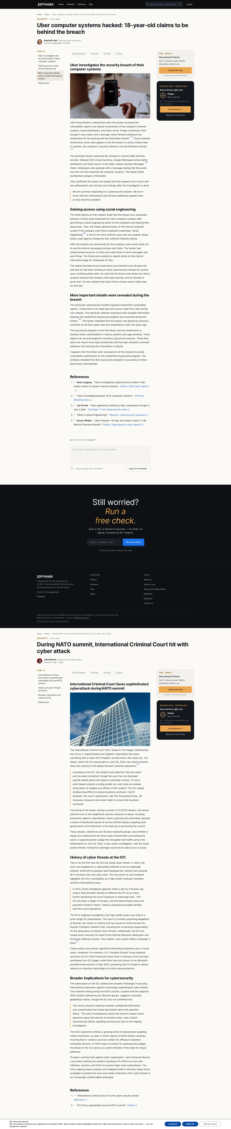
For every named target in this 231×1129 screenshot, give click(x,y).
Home (39, 14)
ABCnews (79, 1099)
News (61, 4)
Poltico (131, 1105)
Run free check (133, 542)
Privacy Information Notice (155, 589)
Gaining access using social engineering (48, 67)
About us (147, 580)
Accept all (173, 1124)
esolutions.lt (54, 592)
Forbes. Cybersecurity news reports (122, 424)
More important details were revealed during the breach (50, 76)
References (43, 83)
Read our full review (175, 115)
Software (82, 4)
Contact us (148, 603)
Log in (189, 4)
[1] (131, 137)
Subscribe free (175, 70)
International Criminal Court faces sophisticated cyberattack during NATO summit (50, 679)
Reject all (190, 1124)
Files (91, 4)
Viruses (93, 580)
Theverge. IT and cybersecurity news (107, 409)
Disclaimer (148, 594)
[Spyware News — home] (46, 4)
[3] (146, 162)
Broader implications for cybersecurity (49, 696)
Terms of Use (149, 584)
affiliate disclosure (81, 618)
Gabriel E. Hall (50, 40)
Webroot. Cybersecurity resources (127, 415)
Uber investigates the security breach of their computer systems (49, 58)
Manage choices (210, 1124)
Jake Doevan (50, 659)
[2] (71, 149)
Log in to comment (138, 468)
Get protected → (175, 109)
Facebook (41, 596)
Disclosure (148, 598)
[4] (84, 233)
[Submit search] (147, 4)
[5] (80, 319)
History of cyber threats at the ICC (49, 689)
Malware (71, 4)
